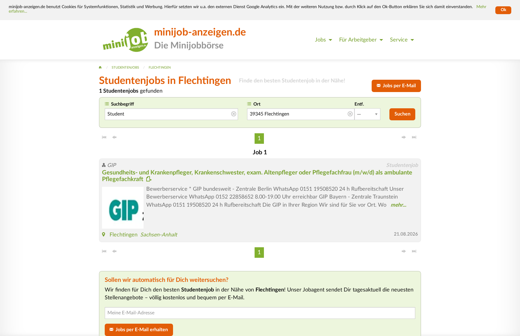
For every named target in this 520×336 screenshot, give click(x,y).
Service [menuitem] (399, 39)
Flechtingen (124, 234)
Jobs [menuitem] (320, 39)
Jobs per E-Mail (398, 85)
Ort (257, 104)
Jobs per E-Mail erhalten (140, 329)
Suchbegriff (122, 104)
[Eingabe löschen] (233, 114)
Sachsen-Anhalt (158, 234)
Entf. (359, 104)
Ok (503, 10)
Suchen (402, 114)
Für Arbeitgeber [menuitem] (358, 39)
